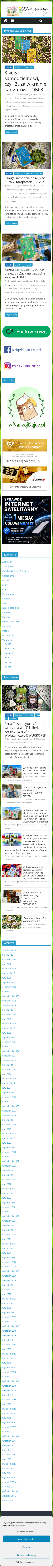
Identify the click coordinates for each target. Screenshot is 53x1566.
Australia (22, 98)
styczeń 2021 (8, 1257)
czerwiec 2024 (9, 1069)
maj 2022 (6, 1184)
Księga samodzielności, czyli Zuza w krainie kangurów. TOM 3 (25, 81)
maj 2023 (6, 1129)
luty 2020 (6, 1307)
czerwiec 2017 (9, 1454)
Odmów (26, 1547)
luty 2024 (6, 1087)
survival (15, 109)
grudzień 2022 (9, 1152)
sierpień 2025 (9, 1005)
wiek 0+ (9, 643)
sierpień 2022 (9, 1170)
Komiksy (6, 598)
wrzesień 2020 (9, 1275)
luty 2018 (6, 1417)
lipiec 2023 (7, 1119)
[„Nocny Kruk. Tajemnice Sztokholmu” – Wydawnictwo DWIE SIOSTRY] (11, 786)
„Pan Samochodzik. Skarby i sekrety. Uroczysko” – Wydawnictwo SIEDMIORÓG (32, 898)
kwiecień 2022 (9, 1188)
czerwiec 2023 (9, 1124)
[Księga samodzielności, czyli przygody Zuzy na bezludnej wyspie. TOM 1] (26, 235)
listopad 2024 (9, 1046)
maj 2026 (6, 964)
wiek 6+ (29, 173)
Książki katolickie (10, 607)
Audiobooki (7, 566)
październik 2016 (10, 1491)
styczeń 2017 (8, 1477)
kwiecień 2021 (9, 1243)
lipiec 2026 (7, 954)
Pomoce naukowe (10, 621)
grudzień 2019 (9, 1317)
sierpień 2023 (9, 1115)
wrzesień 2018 (9, 1385)
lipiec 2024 (7, 1064)
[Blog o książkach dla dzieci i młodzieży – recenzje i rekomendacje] (5, 21)
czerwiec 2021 (9, 1234)
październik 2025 (10, 996)
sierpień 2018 (9, 1390)
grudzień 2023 (9, 1097)
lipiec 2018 (7, 1395)
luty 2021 (6, 1252)
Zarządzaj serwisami (25, 1531)
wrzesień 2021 (9, 1220)
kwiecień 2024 (9, 1078)
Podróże (6, 617)
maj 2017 (6, 1459)
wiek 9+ (29, 67)
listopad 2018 (9, 1376)
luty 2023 (6, 1142)
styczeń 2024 (8, 1092)
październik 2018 (10, 1381)
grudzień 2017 (9, 1427)
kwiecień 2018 (9, 1408)
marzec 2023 (8, 1138)
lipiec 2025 (7, 1009)
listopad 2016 (9, 1486)
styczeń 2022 (8, 1202)
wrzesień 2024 (9, 1055)
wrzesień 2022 (9, 1165)
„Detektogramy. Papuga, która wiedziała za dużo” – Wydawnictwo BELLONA (35, 770)
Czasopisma (8, 575)
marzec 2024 (8, 1083)
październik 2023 (10, 1106)
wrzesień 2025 (9, 1000)
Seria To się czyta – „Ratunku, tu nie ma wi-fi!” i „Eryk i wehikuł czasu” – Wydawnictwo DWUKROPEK (26, 729)
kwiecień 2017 (9, 1463)
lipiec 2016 (7, 1500)
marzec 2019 (8, 1358)
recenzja (34, 106)
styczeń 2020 (8, 1312)
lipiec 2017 (7, 1450)
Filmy (5, 584)
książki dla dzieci (25, 189)
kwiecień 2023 (9, 1133)
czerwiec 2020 (9, 1289)
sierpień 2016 (9, 1495)
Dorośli (5, 580)
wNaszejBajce (26, 94)
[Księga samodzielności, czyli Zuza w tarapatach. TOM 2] (26, 144)
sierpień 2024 (9, 1060)
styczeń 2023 (8, 1147)
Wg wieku (7, 639)
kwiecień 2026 (9, 968)
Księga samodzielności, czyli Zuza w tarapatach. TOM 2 (25, 180)
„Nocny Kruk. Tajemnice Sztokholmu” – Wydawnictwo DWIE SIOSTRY (34, 791)
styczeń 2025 (8, 1037)
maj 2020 (6, 1294)
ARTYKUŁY (7, 562)
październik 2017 (10, 1436)
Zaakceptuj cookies (26, 1538)
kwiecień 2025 (9, 1023)
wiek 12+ (18, 67)
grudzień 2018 (9, 1372)
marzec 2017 (8, 1468)
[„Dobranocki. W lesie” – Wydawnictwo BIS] (11, 916)
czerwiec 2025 (9, 1014)
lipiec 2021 (7, 1229)
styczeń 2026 (8, 982)
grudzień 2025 (9, 986)
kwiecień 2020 (9, 1298)
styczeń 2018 (8, 1422)
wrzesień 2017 (9, 1440)
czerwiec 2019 (9, 1344)
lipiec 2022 (7, 1174)
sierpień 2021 (9, 1225)
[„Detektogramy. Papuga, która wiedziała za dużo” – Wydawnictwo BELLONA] (11, 766)
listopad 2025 (9, 991)
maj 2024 (6, 1074)
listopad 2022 (9, 1156)
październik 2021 (10, 1216)
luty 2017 (6, 1472)
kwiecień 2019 (9, 1353)
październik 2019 (10, 1326)
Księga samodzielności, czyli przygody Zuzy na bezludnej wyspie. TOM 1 (25, 273)
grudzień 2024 (9, 1041)
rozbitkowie (29, 292)
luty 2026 (6, 977)
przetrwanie (9, 292)
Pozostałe (7, 626)
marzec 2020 (8, 1303)
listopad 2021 (9, 1211)
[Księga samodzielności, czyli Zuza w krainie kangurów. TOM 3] (26, 37)
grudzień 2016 (9, 1482)
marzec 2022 (8, 1193)
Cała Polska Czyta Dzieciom (15, 571)
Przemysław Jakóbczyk (20, 106)
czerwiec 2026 (9, 959)
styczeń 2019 (8, 1367)
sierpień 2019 (9, 1335)
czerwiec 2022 (9, 1179)
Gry (4, 589)
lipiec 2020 (7, 1285)
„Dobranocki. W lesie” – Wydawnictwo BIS (34, 919)
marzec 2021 (8, 1248)
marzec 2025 (8, 1028)
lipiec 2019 (7, 1340)
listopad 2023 (9, 1101)
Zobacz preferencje (26, 1555)
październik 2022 (10, 1161)
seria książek (41, 197)
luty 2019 (6, 1362)
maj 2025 (6, 1019)
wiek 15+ (9, 653)
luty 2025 (6, 1032)
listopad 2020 (9, 1266)
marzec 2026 (8, 973)
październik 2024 (10, 1051)
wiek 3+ (9, 657)
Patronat (6, 612)
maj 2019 (6, 1349)
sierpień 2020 (9, 1280)
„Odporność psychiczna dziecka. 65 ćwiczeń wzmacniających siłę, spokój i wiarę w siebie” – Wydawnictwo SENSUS (35, 873)
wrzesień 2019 (9, 1330)
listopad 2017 (9, 1431)
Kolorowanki (8, 594)
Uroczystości (8, 635)
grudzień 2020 (9, 1262)
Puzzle (5, 630)
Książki (9, 67)
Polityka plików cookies (25, 1562)
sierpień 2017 (9, 1445)
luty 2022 (6, 1197)
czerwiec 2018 (9, 1399)
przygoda (19, 292)
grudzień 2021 (9, 1207)
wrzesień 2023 (9, 1110)
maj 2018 (6, 1404)
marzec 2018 (8, 1413)
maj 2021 (6, 1239)
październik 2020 (10, 1271)
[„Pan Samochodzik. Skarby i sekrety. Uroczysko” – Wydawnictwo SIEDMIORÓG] (11, 891)
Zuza (14, 201)
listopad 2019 (9, 1321)
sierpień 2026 (9, 950)
